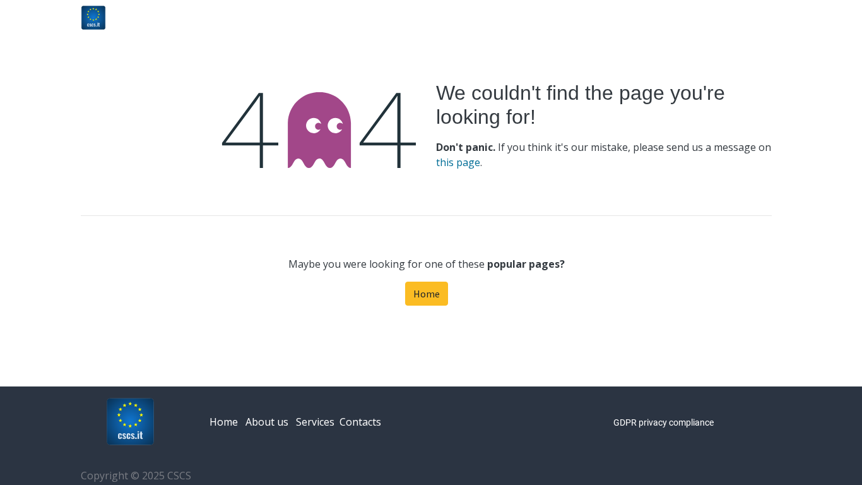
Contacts (360, 422)
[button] (772, 17)
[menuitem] (549, 17)
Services (315, 422)
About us (266, 422)
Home (426, 293)
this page (458, 162)
